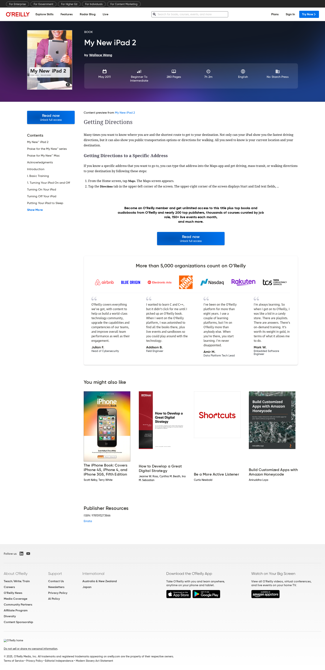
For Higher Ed (69, 4)
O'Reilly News (13, 593)
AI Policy (54, 599)
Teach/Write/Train (17, 581)
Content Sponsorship (18, 622)
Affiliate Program (16, 610)
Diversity (10, 616)
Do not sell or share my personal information (30, 648)
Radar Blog (88, 14)
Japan (86, 587)
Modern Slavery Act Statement (94, 660)
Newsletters (56, 587)
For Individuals (94, 4)
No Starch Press (277, 77)
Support (55, 573)
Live (105, 14)
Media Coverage (15, 599)
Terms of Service (14, 660)
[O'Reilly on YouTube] (28, 553)
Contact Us (56, 581)
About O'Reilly (15, 573)
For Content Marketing (123, 4)
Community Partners (18, 605)
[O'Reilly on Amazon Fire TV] (265, 597)
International (93, 573)
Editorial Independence (59, 660)
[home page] (18, 14)
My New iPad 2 (125, 112)
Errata (88, 521)
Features (67, 14)
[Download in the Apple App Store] (178, 597)
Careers (9, 587)
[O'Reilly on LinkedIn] (21, 553)
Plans (275, 14)
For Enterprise (17, 4)
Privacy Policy (57, 593)
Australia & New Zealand (99, 581)
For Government (43, 4)
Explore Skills (44, 14)
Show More (35, 209)
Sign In (290, 14)
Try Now (307, 14)
